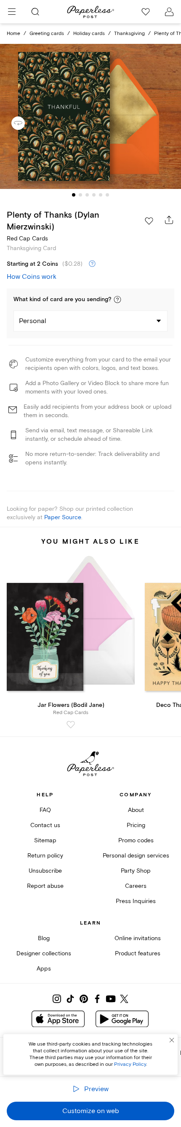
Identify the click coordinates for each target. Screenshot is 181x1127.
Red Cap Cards (27, 238)
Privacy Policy (130, 1064)
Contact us (45, 825)
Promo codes (136, 840)
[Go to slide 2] (80, 195)
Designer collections (43, 953)
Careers (135, 886)
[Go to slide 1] (73, 195)
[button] (117, 299)
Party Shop (136, 870)
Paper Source (62, 517)
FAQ (45, 810)
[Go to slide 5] (100, 195)
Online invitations (137, 938)
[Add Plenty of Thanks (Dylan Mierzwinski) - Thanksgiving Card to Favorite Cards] (149, 221)
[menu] (12, 12)
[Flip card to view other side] (25, 123)
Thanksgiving (129, 33)
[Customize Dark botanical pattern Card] (90, 116)
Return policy (45, 855)
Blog (44, 938)
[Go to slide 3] (87, 195)
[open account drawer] (169, 12)
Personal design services (136, 855)
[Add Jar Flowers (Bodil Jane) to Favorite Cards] (71, 725)
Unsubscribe (45, 870)
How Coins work (31, 276)
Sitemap (45, 840)
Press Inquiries (136, 901)
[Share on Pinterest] (84, 999)
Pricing (136, 825)
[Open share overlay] (169, 220)
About (136, 810)
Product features (137, 953)
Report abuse (45, 886)
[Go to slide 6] (107, 195)
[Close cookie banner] (172, 1040)
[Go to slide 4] (94, 195)
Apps (44, 968)
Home (13, 33)
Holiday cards (89, 33)
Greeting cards (46, 33)
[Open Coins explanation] (92, 264)
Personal (32, 321)
